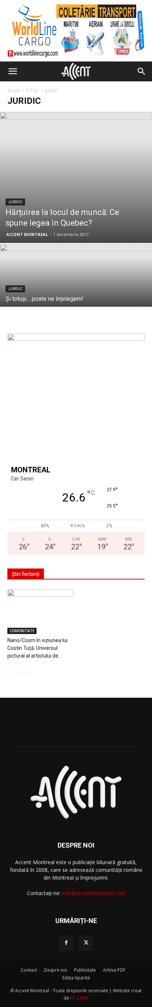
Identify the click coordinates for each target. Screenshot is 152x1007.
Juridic (15, 202)
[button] (12, 71)
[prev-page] (12, 671)
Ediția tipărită (76, 978)
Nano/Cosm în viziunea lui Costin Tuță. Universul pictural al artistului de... (37, 648)
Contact (29, 970)
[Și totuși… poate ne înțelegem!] (76, 301)
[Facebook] (66, 943)
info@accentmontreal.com (93, 893)
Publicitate (85, 970)
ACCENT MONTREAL (27, 234)
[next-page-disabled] (23, 671)
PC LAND (79, 998)
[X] (86, 943)
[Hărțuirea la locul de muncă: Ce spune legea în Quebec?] (76, 177)
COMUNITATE (22, 630)
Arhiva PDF (114, 970)
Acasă (13, 90)
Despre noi (55, 970)
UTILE (32, 90)
